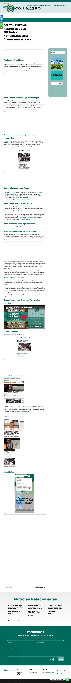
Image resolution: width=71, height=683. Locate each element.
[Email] (1, 27)
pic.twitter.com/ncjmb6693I (21, 197)
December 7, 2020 (25, 199)
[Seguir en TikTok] (61, 673)
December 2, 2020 (25, 219)
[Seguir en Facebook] (57, 670)
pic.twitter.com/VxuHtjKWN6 (35, 217)
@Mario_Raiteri (20, 196)
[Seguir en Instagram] (57, 673)
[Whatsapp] (1, 24)
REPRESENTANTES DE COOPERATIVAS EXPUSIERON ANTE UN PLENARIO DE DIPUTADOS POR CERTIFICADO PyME (35, 609)
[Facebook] (1, 16)
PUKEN (37, 681)
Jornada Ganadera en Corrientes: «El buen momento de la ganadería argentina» (55, 608)
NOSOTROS (29, 5)
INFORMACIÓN (30, 9)
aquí (19, 227)
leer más (10, 614)
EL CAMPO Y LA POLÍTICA (59, 5)
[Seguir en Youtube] (64, 670)
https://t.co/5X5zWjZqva (23, 411)
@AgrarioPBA (40, 192)
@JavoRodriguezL (9, 194)
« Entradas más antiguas (14, 621)
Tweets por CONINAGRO (56, 88)
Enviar (61, 659)
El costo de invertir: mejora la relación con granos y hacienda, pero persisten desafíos (15, 608)
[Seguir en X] (61, 670)
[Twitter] (1, 18)
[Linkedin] (1, 21)
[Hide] (0, 29)
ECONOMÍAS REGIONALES (44, 5)
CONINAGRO (10, 681)
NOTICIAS (35, 5)
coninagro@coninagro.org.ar (48, 673)
